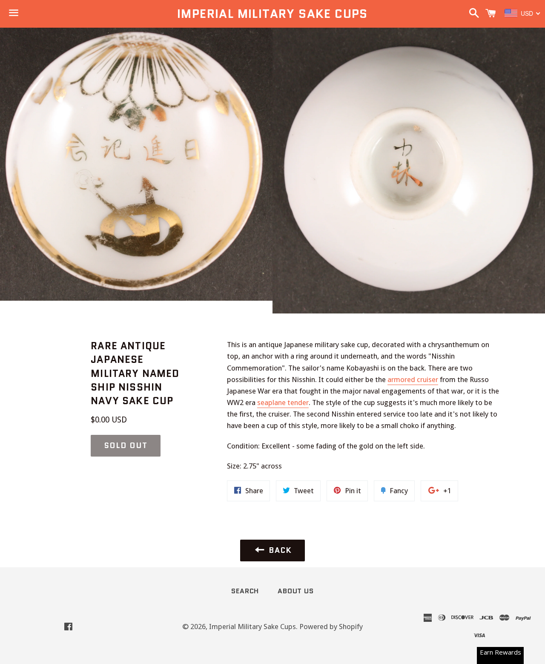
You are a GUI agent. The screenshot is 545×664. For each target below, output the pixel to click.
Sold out (125, 445)
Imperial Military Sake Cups (272, 14)
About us (295, 591)
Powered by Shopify (331, 626)
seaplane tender (283, 402)
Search (245, 591)
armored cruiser (412, 379)
